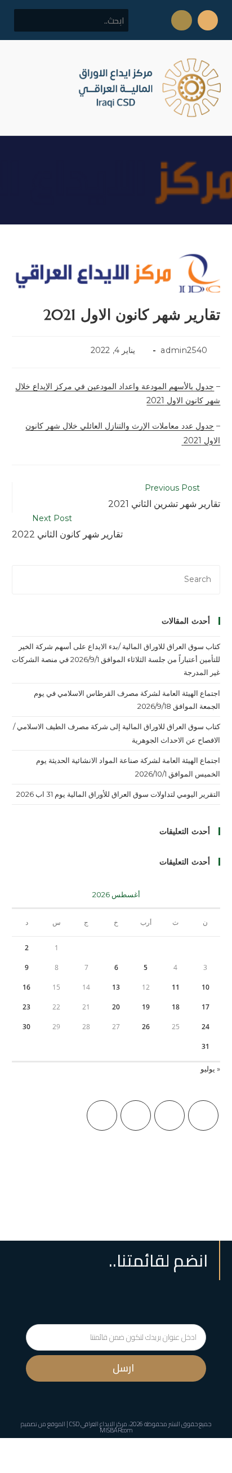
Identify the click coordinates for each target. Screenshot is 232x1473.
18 (176, 1007)
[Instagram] (136, 1115)
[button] (19, 87)
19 (146, 1007)
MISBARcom (116, 1430)
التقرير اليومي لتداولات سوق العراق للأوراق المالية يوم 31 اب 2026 (118, 794)
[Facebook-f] (208, 20)
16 (26, 987)
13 (116, 987)
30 (26, 1026)
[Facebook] (169, 1115)
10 (205, 987)
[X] (203, 1115)
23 (26, 1007)
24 (205, 1026)
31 (205, 1046)
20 (116, 1007)
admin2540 (183, 350)
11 (176, 987)
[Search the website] (71, 20)
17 (205, 1007)
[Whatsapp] (181, 20)
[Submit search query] (28, 20)
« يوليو (210, 1068)
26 (146, 1026)
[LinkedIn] (102, 1115)
